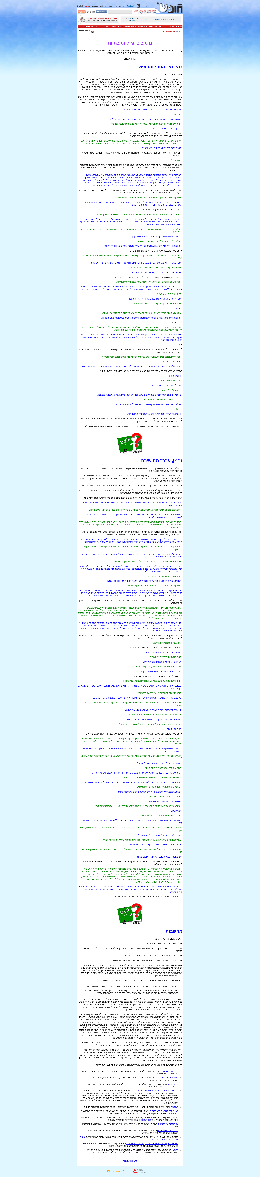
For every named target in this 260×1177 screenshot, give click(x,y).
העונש (175, 1150)
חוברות (109, 6)
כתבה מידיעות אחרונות (167, 1130)
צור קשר (138, 6)
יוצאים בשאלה (128, 26)
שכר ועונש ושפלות (170, 1071)
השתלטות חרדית (115, 26)
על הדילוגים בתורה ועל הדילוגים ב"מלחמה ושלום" (155, 1091)
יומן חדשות (153, 26)
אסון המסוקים (145, 1120)
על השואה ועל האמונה (168, 1124)
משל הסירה (172, 1084)
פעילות (103, 6)
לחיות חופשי (163, 26)
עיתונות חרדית (102, 26)
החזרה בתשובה (141, 26)
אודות (145, 6)
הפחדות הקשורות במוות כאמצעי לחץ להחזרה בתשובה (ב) (151, 1143)
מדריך (115, 6)
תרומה (87, 6)
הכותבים (95, 6)
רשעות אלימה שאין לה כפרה (165, 1078)
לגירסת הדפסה (85, 31)
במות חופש (90, 26)
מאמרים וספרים (175, 26)
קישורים (122, 6)
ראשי (179, 31)
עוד (81, 26)
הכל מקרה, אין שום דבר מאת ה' (164, 1111)
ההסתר (174, 1107)
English (80, 6)
